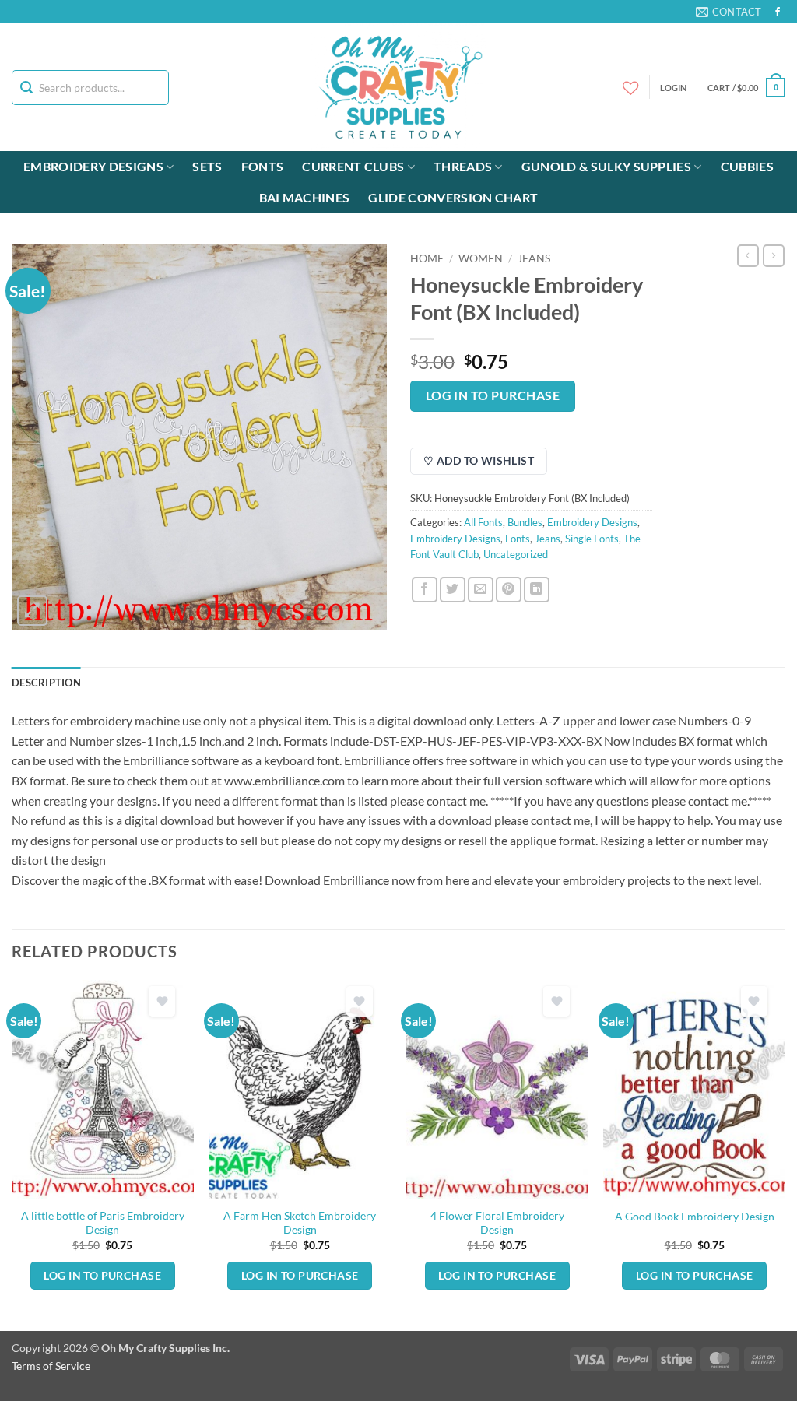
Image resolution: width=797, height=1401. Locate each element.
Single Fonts (592, 538)
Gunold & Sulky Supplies (606, 166)
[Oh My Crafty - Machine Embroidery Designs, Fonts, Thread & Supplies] (399, 87)
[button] (746, 87)
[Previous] (12, 1153)
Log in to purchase (493, 395)
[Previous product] (774, 255)
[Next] (784, 1153)
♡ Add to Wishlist (478, 460)
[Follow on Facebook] (777, 12)
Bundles (524, 522)
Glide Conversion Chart (453, 197)
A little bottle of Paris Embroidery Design (102, 1223)
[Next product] (748, 255)
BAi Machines (304, 197)
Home (427, 258)
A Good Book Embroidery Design (694, 1216)
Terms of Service (51, 1365)
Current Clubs (353, 166)
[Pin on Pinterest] (508, 589)
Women (480, 258)
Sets (207, 166)
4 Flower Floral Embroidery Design (497, 1223)
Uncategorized (515, 554)
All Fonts (483, 522)
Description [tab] (46, 682)
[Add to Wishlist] (162, 1001)
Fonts (262, 166)
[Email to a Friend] (480, 589)
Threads (463, 166)
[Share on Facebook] (424, 589)
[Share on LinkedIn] (536, 589)
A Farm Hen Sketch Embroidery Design (299, 1223)
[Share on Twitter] (452, 589)
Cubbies (747, 166)
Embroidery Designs (93, 166)
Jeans (534, 258)
